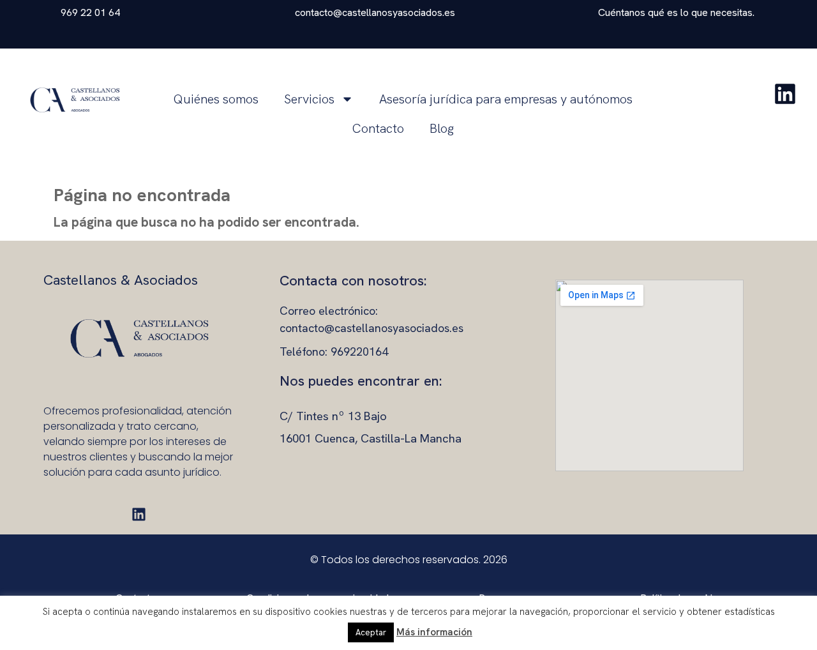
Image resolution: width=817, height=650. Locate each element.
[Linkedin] (138, 514)
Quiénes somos (216, 99)
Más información (434, 632)
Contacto (378, 128)
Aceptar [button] (371, 632)
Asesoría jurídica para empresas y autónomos (506, 99)
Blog (442, 128)
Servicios (309, 99)
